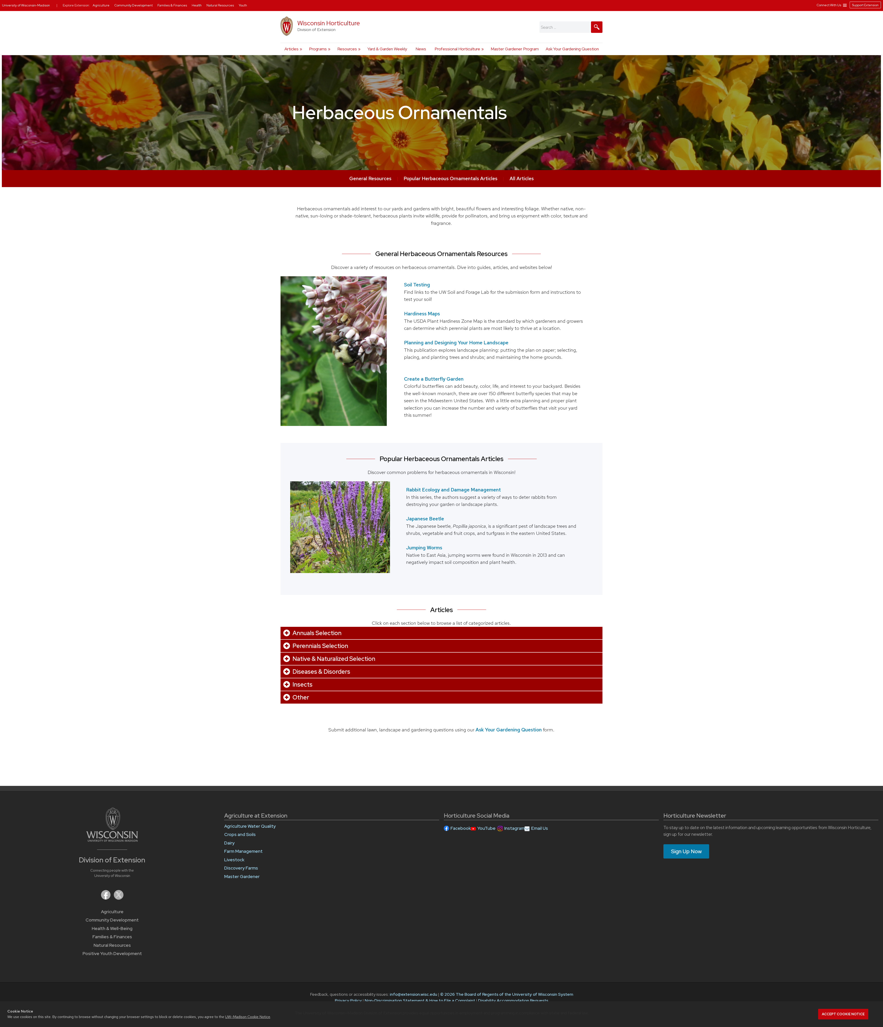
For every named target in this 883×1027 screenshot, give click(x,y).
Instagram (514, 828)
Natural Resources (112, 945)
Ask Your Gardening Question (572, 48)
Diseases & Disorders (321, 672)
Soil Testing (417, 285)
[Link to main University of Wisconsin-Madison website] (112, 840)
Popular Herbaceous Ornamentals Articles (450, 178)
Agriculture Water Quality (250, 826)
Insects (302, 684)
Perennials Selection (320, 646)
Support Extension (865, 5)
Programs (318, 48)
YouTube (486, 828)
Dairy (229, 843)
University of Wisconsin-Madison (26, 5)
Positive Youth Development (112, 953)
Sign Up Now (686, 851)
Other (300, 697)
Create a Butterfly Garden (434, 379)
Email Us (539, 828)
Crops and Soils (240, 834)
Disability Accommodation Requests (513, 1000)
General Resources (370, 178)
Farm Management (243, 851)
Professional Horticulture (457, 48)
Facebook (460, 828)
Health (197, 5)
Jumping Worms (424, 548)
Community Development (112, 920)
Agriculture (112, 912)
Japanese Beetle (425, 519)
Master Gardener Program (515, 48)
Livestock (234, 860)
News (421, 48)
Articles (291, 48)
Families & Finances (112, 937)
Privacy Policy (348, 1000)
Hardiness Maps (422, 314)
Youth (243, 5)
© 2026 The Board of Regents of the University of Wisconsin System (506, 994)
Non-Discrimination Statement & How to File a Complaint (420, 1000)
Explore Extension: (76, 5)
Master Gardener (242, 876)
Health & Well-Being (112, 928)
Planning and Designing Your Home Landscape (456, 342)
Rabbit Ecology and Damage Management (453, 490)
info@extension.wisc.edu (413, 994)
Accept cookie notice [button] (843, 1014)
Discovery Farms (241, 868)
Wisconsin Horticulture (328, 23)
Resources (347, 48)
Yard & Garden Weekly (387, 48)
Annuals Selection (316, 633)
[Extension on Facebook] (106, 898)
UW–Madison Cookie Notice (247, 1016)
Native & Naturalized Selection (333, 659)
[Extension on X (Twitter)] (118, 898)
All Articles (522, 178)
